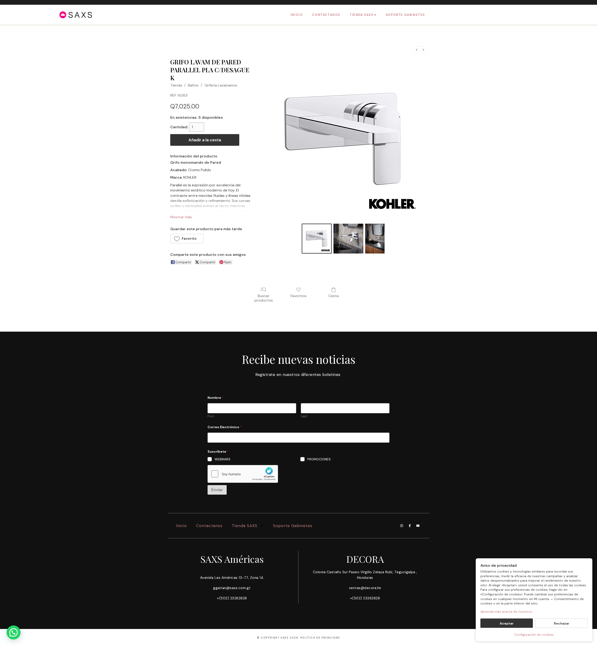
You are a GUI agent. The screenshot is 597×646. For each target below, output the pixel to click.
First (211, 416)
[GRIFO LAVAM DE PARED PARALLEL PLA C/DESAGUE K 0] (317, 239)
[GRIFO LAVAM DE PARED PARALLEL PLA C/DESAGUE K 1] (348, 239)
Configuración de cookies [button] (534, 634)
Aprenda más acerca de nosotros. (506, 611)
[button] (187, 238)
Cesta (333, 295)
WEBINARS (222, 459)
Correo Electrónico (225, 427)
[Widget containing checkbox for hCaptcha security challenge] (243, 474)
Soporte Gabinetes (405, 15)
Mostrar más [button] (181, 217)
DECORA (365, 559)
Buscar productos (263, 297)
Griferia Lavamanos (221, 85)
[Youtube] (418, 525)
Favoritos (298, 295)
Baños (193, 85)
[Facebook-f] (409, 525)
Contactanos (326, 15)
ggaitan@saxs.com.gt (232, 588)
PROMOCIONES (319, 459)
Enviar (217, 489)
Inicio (297, 15)
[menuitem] (416, 49)
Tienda (176, 85)
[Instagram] (401, 525)
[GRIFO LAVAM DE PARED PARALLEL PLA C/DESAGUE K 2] (375, 239)
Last (304, 416)
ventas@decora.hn (365, 588)
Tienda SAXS (361, 15)
